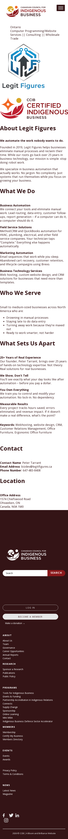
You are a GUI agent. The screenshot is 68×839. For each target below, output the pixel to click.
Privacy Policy (10, 770)
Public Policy (9, 676)
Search (56, 572)
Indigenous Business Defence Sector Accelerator (28, 721)
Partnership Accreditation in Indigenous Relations (28, 699)
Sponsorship (9, 710)
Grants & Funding (12, 696)
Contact (7, 658)
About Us (7, 640)
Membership (9, 732)
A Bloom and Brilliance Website (41, 833)
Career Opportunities (13, 651)
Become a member (30, 616)
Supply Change (10, 707)
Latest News (9, 790)
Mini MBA (8, 717)
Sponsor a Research (13, 669)
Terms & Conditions (13, 774)
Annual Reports (10, 654)
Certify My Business (13, 735)
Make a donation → (15, 623)
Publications (9, 672)
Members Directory (13, 739)
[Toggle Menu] (60, 7)
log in (30, 607)
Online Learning (11, 714)
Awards (6, 759)
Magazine (8, 793)
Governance (9, 647)
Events (6, 755)
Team (6, 644)
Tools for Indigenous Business (18, 692)
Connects (7, 703)
